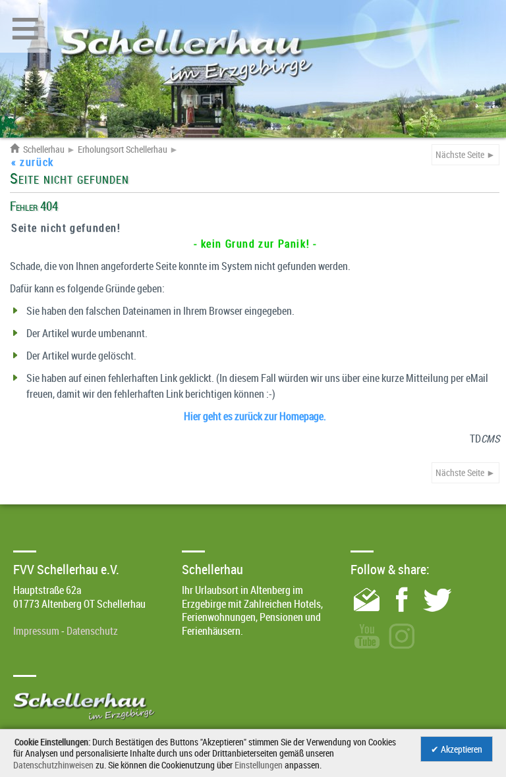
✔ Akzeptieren (456, 749)
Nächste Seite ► (465, 154)
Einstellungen (259, 765)
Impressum (36, 631)
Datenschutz (92, 631)
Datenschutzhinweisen (53, 765)
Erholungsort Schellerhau (122, 149)
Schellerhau (37, 149)
